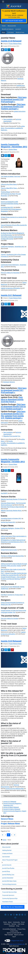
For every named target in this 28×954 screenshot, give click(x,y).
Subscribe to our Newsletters (12, 907)
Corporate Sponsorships (9, 892)
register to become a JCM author (10, 288)
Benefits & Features (7, 29)
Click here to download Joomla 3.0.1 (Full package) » (13, 390)
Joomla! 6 (18, 29)
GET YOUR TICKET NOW (14, 21)
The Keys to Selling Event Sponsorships (12, 556)
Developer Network (9, 382)
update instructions (19, 111)
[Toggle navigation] (3, 1)
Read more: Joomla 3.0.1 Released (14, 453)
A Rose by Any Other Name (9, 184)
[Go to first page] (2, 834)
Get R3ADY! (4, 493)
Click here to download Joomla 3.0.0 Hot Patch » (12, 399)
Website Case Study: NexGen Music (11, 510)
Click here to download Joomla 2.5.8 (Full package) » (13, 99)
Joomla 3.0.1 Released (11, 295)
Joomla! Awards (6, 865)
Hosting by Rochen (14, 953)
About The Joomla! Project (10, 860)
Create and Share (7, 853)
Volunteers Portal (7, 901)
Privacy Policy (21, 929)
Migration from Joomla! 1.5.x (11, 436)
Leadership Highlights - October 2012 (12, 528)
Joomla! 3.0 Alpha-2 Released (11, 809)
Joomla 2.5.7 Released (9, 801)
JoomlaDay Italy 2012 (7, 207)
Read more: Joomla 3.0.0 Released (14, 796)
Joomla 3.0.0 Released (11, 641)
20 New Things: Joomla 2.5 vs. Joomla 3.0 (12, 217)
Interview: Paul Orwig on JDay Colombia (12, 507)
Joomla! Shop (6, 871)
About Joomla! (12, 26)
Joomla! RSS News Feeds (9, 881)
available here (20, 85)
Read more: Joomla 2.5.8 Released (14, 138)
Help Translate (9, 935)
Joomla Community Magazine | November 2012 (14, 145)
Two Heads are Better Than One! (10, 176)
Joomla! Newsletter (7, 878)
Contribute (10, 32)
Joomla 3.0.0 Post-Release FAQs (15, 788)
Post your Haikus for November (10, 273)
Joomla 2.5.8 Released (11, 41)
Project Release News (15, 43)
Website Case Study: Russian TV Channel (13, 499)
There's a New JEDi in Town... (9, 188)
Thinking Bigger (5, 192)
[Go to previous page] (5, 834)
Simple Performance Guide (9, 550)
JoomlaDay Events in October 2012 (11, 518)
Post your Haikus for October (9, 618)
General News (13, 149)
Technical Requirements (9, 884)
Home (4, 26)
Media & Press (20, 32)
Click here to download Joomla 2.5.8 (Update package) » (13, 106)
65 (8, 835)
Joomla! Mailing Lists (8, 874)
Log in (14, 936)
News (3, 32)
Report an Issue (18, 935)
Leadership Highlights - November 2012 (12, 246)
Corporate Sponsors (8, 895)
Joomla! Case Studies (8, 868)
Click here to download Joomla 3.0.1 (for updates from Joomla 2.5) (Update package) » (13, 414)
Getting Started (6, 850)
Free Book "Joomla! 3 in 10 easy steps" (12, 595)
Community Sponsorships (10, 898)
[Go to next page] (11, 834)
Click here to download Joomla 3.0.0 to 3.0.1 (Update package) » (13, 406)
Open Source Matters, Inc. (17, 944)
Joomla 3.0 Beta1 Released (11, 807)
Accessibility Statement (9, 929)
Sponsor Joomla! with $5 (14, 933)
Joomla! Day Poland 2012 (8, 522)
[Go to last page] (14, 834)
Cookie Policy (14, 931)
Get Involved (6, 857)
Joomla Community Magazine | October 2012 (13, 460)
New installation (8, 119)
